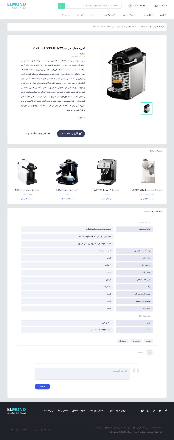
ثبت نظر (42, 386)
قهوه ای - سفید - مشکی (146, 194)
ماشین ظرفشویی (110, 15)
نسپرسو (148, 341)
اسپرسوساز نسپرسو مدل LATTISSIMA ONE (144, 190)
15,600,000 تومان (146, 199)
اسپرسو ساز (66, 15)
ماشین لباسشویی (129, 15)
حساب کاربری (160, 5)
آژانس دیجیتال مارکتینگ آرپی (127, 432)
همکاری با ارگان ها (19, 430)
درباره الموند (49, 410)
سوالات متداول (78, 410)
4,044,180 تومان (67, 199)
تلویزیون (163, 15)
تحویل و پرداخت (96, 410)
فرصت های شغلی (42, 430)
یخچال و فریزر (148, 15)
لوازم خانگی (122, 341)
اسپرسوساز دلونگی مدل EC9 (67, 190)
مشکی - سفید (27, 194)
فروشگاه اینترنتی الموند (140, 427)
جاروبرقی (93, 15)
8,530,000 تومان (107, 199)
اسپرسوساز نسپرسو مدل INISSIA (27, 190)
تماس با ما (63, 410)
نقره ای (107, 194)
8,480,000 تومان (27, 199)
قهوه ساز (80, 15)
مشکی (67, 194)
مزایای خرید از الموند (117, 410)
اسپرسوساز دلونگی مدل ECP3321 (107, 190)
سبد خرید (137, 5)
